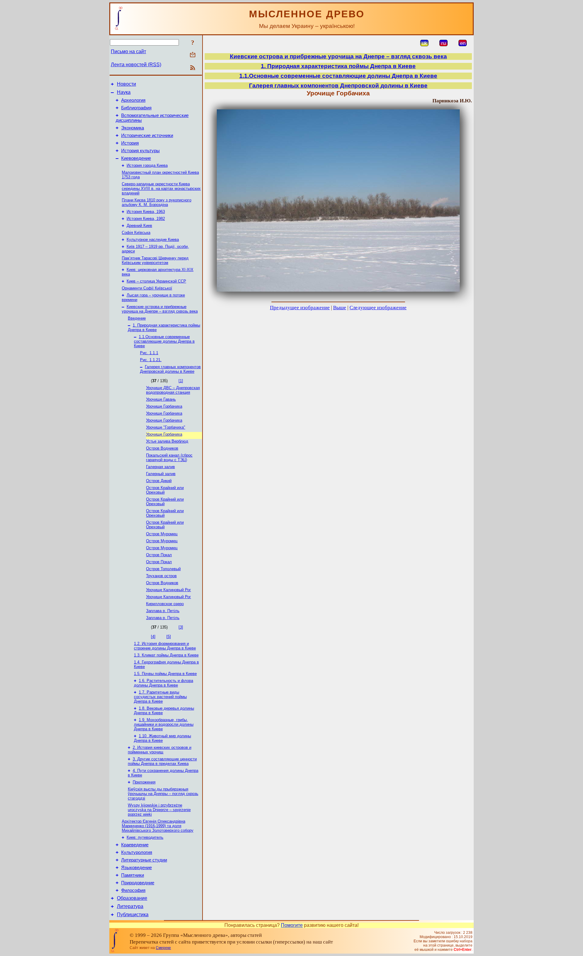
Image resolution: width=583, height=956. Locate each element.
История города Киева (147, 165)
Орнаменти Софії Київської (147, 288)
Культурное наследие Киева (153, 239)
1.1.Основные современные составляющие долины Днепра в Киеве (164, 341)
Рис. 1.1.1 (149, 353)
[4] (153, 636)
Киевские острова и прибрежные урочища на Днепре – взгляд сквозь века (160, 309)
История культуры (140, 150)
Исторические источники (147, 135)
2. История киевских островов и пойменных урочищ (159, 749)
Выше (339, 307)
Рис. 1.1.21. (151, 360)
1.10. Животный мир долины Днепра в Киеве (162, 738)
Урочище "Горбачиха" (165, 427)
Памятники (132, 875)
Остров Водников (162, 448)
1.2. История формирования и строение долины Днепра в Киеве (165, 645)
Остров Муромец (161, 534)
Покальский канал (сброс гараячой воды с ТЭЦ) (169, 457)
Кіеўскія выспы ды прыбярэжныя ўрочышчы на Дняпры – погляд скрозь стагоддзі (163, 793)
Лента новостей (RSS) (136, 64)
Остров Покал (159, 555)
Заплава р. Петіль (162, 610)
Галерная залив (160, 466)
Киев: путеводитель (145, 837)
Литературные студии (144, 860)
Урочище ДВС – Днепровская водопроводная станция (173, 390)
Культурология (136, 852)
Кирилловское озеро (165, 603)
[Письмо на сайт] (193, 55)
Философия (133, 890)
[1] (181, 381)
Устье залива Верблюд (167, 441)
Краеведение (134, 844)
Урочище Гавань (161, 399)
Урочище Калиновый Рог (168, 590)
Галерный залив (161, 473)
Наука (124, 92)
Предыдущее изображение (300, 307)
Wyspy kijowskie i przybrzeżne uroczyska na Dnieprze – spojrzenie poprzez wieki (159, 810)
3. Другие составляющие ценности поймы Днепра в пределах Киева (162, 761)
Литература (130, 906)
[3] (181, 627)
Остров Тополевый (163, 569)
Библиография (136, 107)
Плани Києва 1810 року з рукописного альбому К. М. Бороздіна (156, 202)
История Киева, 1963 (146, 211)
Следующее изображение (378, 307)
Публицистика (132, 914)
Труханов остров (161, 576)
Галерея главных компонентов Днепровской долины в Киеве (170, 369)
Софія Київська (136, 232)
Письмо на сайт (128, 51)
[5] (168, 636)
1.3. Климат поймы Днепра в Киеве (166, 655)
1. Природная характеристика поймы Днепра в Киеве (338, 66)
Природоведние (137, 882)
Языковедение (136, 867)
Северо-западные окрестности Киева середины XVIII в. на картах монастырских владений (161, 188)
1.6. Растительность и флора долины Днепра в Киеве (163, 682)
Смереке (163, 948)
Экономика (132, 127)
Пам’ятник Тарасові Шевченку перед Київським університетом (155, 260)
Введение (137, 318)
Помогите (292, 925)
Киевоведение (136, 158)
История (130, 143)
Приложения (144, 782)
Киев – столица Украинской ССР (156, 281)
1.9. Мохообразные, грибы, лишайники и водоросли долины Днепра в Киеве (163, 724)
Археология (133, 100)
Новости (126, 84)
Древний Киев (139, 225)
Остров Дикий (159, 480)
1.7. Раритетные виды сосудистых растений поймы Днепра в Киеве (160, 697)
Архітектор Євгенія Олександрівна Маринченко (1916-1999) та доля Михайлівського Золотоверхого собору (157, 826)
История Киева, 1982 (146, 218)
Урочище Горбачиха (164, 406)
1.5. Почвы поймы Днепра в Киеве (165, 673)
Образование (132, 898)
